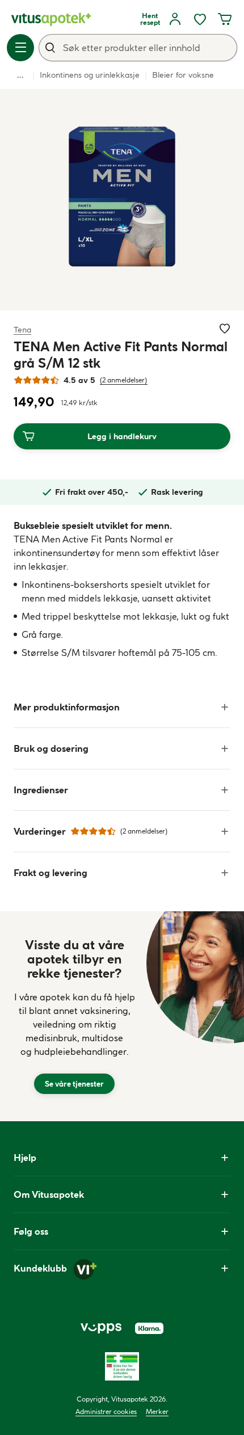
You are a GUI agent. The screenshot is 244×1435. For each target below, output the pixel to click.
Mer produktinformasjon (67, 707)
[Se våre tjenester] (74, 1016)
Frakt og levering (50, 872)
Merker (157, 1411)
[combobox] (138, 47)
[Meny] (20, 47)
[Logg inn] (174, 19)
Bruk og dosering (51, 748)
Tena (22, 329)
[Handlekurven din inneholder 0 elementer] (224, 19)
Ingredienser (41, 790)
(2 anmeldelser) (124, 380)
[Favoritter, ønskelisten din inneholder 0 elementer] (199, 19)
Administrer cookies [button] (106, 1411)
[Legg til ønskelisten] (224, 328)
